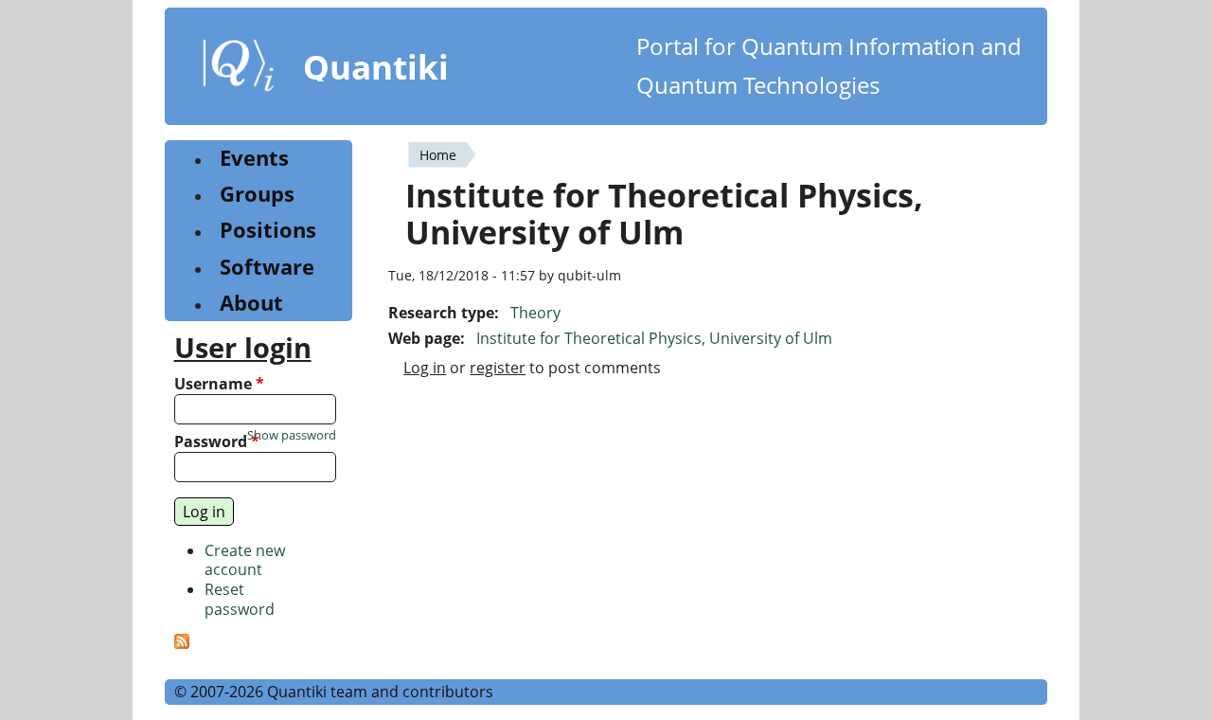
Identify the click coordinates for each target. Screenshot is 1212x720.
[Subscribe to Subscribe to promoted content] (181, 643)
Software (267, 266)
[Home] (238, 69)
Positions (268, 229)
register (498, 367)
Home (437, 155)
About (251, 302)
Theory (535, 312)
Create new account (245, 560)
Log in (424, 367)
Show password (291, 435)
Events (254, 157)
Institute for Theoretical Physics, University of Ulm (654, 338)
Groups (257, 193)
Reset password (240, 599)
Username (219, 384)
